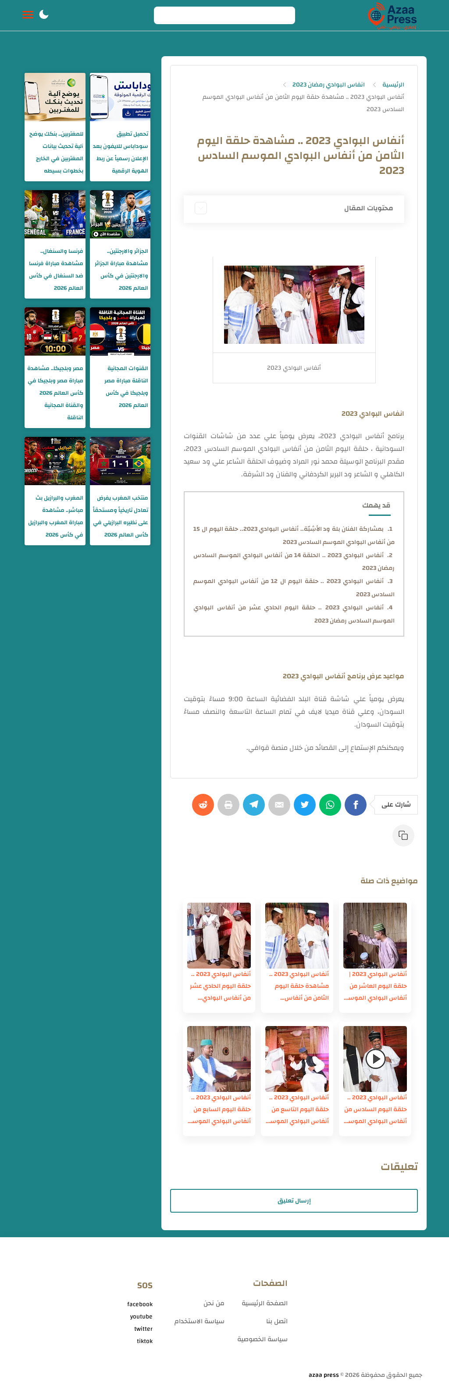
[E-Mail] (281, 809)
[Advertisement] (359, 1307)
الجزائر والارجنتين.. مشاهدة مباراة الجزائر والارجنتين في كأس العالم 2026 (121, 269)
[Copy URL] (405, 840)
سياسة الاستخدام (199, 1321)
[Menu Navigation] (27, 15)
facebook (140, 1304)
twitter (143, 1329)
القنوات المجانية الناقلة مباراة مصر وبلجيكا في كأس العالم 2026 (126, 387)
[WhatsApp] (332, 809)
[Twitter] (306, 809)
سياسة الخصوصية (262, 1339)
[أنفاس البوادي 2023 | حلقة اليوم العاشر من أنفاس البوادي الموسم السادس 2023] (375, 936)
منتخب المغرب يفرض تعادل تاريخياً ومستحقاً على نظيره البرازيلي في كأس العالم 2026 (120, 516)
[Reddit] (204, 809)
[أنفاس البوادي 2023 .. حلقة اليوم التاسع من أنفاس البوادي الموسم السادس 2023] (297, 1059)
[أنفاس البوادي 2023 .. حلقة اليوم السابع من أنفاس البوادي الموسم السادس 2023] (219, 1059)
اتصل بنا (277, 1321)
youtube (141, 1316)
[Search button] (165, 15)
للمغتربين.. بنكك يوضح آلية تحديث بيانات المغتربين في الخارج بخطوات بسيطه (56, 152)
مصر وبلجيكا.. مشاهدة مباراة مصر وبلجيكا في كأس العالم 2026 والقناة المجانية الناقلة (55, 393)
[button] (44, 15)
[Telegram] (255, 809)
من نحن (213, 1303)
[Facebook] (357, 809)
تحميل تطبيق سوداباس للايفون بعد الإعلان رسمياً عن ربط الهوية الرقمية (120, 152)
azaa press (324, 1375)
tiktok (145, 1341)
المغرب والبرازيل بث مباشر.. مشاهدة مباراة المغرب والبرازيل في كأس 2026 (55, 516)
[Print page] (230, 809)
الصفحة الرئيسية (265, 1303)
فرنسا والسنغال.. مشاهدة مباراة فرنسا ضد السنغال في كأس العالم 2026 (56, 269)
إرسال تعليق (294, 1200)
